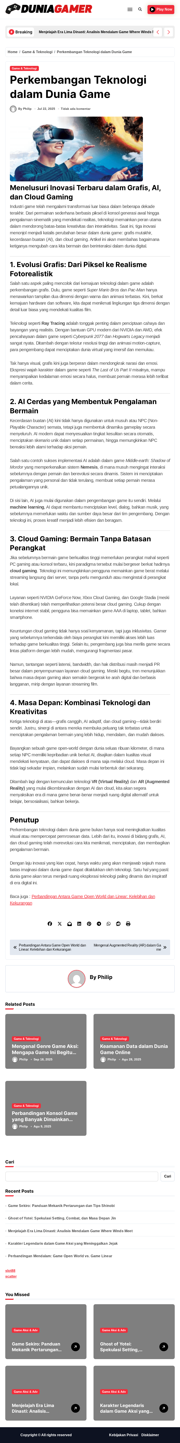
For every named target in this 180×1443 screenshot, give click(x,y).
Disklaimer (150, 1435)
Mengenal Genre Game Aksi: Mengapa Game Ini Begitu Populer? (45, 1052)
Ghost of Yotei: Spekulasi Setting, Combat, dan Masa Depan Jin (62, 1218)
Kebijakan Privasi (123, 1435)
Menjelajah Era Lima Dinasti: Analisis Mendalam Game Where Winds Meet (70, 1231)
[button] (168, 32)
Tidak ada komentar (75, 108)
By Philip (25, 108)
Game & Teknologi (24, 68)
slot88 (10, 1271)
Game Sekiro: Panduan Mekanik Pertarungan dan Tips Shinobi (61, 1206)
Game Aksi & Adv (26, 1330)
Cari (9, 1162)
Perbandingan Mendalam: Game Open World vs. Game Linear (60, 1256)
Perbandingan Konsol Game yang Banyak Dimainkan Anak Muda (44, 1119)
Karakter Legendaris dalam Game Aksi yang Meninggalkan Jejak (63, 1243)
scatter (11, 1276)
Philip (105, 977)
